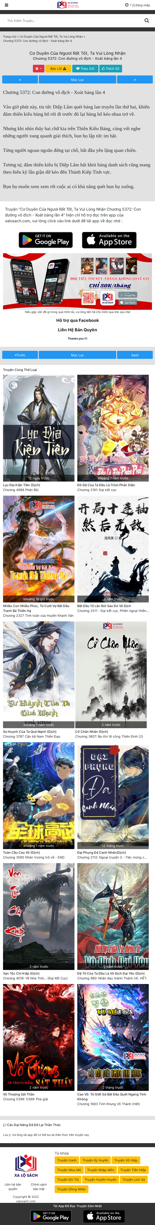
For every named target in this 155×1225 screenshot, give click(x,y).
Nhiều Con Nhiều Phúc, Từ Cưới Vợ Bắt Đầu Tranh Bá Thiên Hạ (36, 608)
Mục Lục (77, 80)
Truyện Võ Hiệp (126, 1160)
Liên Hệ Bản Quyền (77, 329)
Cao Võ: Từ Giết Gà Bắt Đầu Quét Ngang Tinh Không (111, 1096)
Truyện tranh (66, 1160)
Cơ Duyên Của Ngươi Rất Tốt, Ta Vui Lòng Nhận (77, 53)
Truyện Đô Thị (68, 1180)
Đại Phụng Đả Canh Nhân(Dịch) (101, 852)
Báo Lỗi (56, 69)
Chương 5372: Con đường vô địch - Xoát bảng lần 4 (77, 58)
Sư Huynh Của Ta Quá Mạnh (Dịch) (30, 732)
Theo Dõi (87, 69)
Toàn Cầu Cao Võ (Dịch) (21, 852)
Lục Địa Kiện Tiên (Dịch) (21, 485)
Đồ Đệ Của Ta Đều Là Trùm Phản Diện (106, 485)
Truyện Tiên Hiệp (133, 1170)
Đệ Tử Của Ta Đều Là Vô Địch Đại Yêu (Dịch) (111, 973)
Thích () (112, 69)
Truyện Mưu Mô (69, 1170)
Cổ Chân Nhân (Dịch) (91, 732)
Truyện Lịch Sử (134, 1180)
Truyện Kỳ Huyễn (95, 1160)
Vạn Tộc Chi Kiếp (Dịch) (21, 973)
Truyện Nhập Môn (100, 1170)
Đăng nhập (142, 5)
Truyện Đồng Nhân (71, 1189)
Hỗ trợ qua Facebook (77, 320)
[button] (128, 5)
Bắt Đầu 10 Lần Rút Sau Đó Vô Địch (104, 606)
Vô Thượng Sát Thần (19, 1094)
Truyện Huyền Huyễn (100, 1180)
